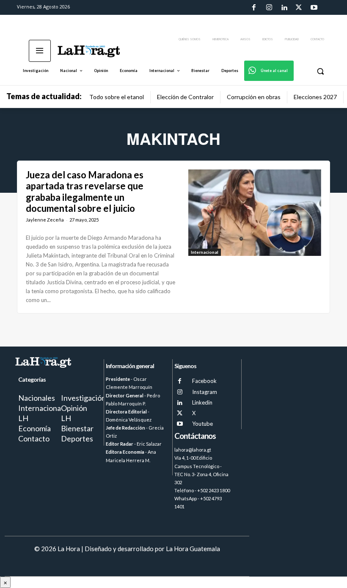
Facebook (204, 380)
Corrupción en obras (254, 96)
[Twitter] (298, 7)
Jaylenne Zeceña (45, 219)
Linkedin (202, 402)
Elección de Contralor (185, 96)
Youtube (202, 423)
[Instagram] (268, 7)
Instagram (204, 391)
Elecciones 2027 (315, 96)
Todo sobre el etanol (116, 96)
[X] (179, 413)
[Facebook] (254, 7)
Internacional (204, 252)
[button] (320, 71)
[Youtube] (314, 7)
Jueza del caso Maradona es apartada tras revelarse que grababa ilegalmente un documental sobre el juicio (84, 191)
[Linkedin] (284, 7)
